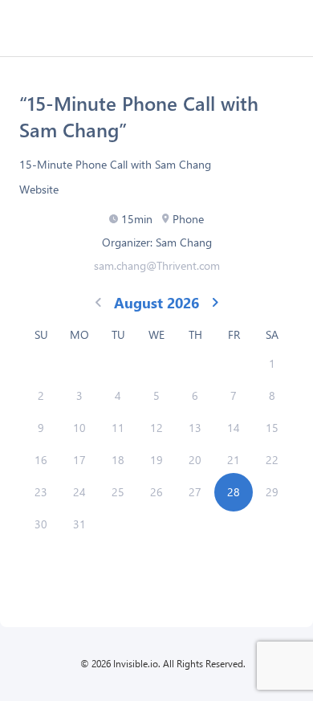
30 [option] (41, 524)
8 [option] (272, 395)
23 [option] (41, 491)
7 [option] (233, 395)
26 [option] (156, 491)
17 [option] (79, 459)
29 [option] (272, 491)
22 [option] (272, 459)
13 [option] (195, 427)
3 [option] (79, 395)
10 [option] (79, 427)
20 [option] (195, 459)
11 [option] (118, 427)
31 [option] (79, 524)
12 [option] (156, 427)
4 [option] (118, 395)
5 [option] (156, 395)
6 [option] (195, 395)
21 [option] (233, 459)
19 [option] (156, 459)
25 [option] (118, 491)
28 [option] (233, 491)
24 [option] (79, 491)
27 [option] (195, 491)
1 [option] (272, 363)
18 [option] (118, 459)
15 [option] (272, 427)
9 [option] (41, 427)
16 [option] (41, 459)
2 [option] (41, 395)
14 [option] (233, 427)
